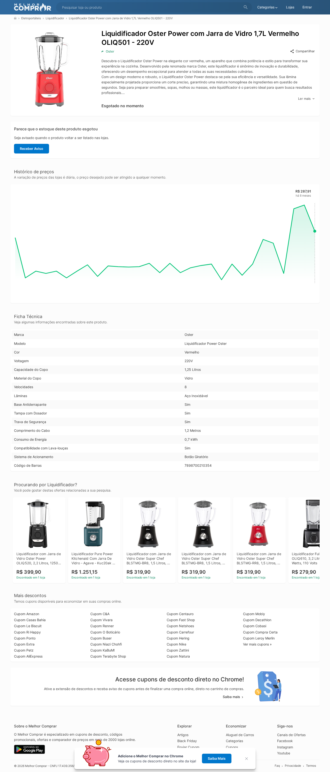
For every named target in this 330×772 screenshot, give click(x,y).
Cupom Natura (178, 656)
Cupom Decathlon (257, 620)
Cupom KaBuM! (102, 650)
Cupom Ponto (25, 638)
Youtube (283, 753)
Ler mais (304, 98)
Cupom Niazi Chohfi (106, 644)
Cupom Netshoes (180, 626)
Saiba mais (231, 697)
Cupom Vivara (101, 620)
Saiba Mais (217, 758)
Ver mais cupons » (257, 644)
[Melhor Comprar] (34, 7)
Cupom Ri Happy (27, 632)
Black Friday (187, 741)
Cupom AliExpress (28, 656)
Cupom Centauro (180, 614)
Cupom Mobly (254, 614)
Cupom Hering (178, 638)
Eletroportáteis (31, 18)
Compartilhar (305, 51)
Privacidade (293, 765)
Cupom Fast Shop (181, 620)
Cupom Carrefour (180, 632)
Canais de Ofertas (291, 735)
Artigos (182, 735)
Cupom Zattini (178, 650)
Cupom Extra (24, 644)
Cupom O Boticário (105, 632)
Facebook (285, 741)
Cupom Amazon (26, 614)
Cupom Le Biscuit (28, 626)
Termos (311, 765)
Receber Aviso (31, 148)
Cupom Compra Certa (260, 632)
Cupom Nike (176, 644)
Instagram (285, 747)
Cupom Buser (101, 638)
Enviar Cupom (188, 747)
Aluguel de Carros (240, 735)
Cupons (232, 747)
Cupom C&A (99, 614)
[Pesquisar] (245, 7)
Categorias (234, 741)
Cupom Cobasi (254, 626)
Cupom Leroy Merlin (259, 638)
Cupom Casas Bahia (30, 620)
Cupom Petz (24, 650)
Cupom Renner (102, 626)
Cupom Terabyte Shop (108, 656)
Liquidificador (55, 18)
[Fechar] (248, 758)
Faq (277, 765)
